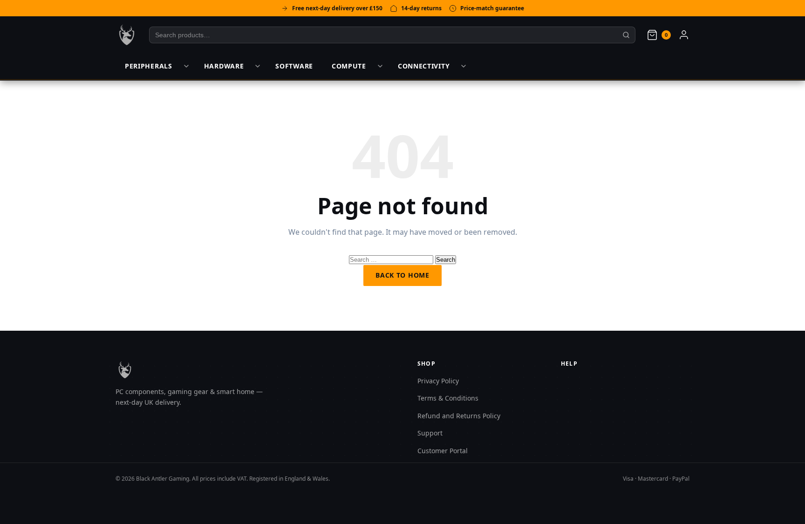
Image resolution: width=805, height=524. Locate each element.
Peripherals (148, 65)
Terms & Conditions (447, 398)
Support (430, 433)
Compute (349, 65)
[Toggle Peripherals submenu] (186, 66)
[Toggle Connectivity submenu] (463, 66)
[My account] (683, 35)
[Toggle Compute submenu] (380, 66)
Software (294, 65)
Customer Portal (442, 450)
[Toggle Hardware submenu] (257, 66)
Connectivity (424, 65)
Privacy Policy (438, 380)
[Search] (626, 35)
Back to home (402, 275)
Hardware (224, 65)
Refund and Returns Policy (458, 415)
